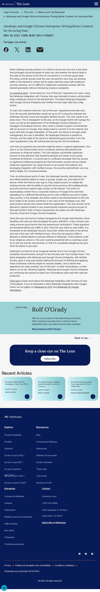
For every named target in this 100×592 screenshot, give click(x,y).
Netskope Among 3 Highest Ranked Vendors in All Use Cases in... (49, 384)
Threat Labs (41, 469)
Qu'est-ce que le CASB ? (15, 483)
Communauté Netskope (46, 442)
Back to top (81, 338)
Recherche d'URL (44, 483)
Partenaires (9, 537)
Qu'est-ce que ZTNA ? (14, 476)
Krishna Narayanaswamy (80, 393)
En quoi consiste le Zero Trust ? (12, 470)
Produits (8, 442)
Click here (15, 281)
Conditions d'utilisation (64, 565)
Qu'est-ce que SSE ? (13, 462)
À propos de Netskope (14, 496)
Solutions (8, 448)
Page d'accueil (11, 12)
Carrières (8, 503)
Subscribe (50, 358)
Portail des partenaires (14, 544)
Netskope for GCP (43, 287)
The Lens (28, 12)
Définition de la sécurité (46, 455)
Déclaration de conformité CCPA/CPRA (21, 571)
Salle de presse (11, 523)
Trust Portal (41, 476)
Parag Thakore (43, 393)
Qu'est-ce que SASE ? (14, 455)
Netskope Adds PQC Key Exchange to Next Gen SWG (16, 383)
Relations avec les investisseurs (18, 517)
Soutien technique (44, 462)
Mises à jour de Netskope (51, 12)
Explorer (8, 427)
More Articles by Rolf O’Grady (46, 329)
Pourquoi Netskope (12, 435)
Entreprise (9, 488)
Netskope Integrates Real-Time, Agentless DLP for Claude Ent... (81, 384)
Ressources (42, 427)
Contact (46, 488)
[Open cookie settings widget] (4, 588)
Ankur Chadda (10, 392)
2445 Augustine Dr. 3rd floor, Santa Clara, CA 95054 (55, 511)
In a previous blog (19, 93)
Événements (9, 510)
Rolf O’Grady (45, 35)
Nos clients (9, 530)
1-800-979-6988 (50, 503)
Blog (38, 435)
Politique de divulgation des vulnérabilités (33, 565)
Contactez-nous (49, 496)
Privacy (7, 565)
